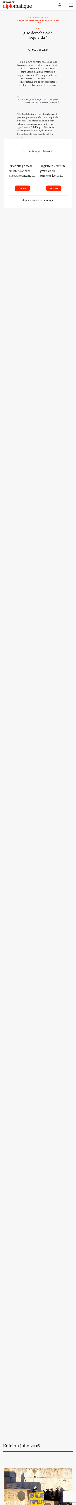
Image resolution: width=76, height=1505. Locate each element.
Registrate (54, 188)
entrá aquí (48, 200)
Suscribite (22, 188)
